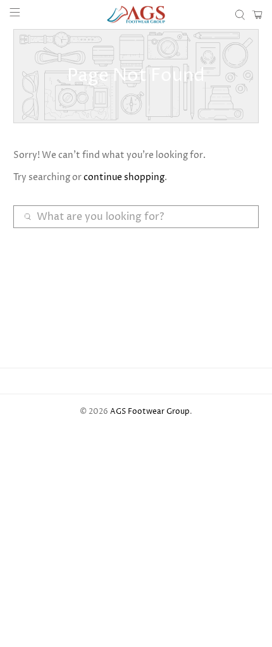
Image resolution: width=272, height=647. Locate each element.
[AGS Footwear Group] (136, 14)
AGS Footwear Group (150, 412)
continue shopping (123, 177)
